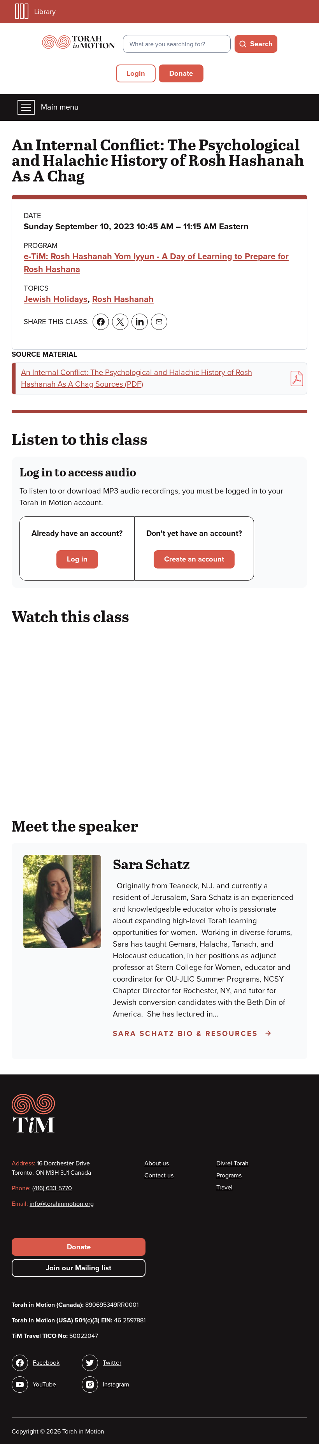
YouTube (44, 1384)
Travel (224, 1187)
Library (45, 11)
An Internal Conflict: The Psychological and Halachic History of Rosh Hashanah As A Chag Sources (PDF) (136, 378)
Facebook (46, 1363)
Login (135, 73)
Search (261, 44)
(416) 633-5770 (52, 1188)
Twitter (112, 1363)
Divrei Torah (232, 1163)
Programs (229, 1175)
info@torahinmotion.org (62, 1204)
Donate (181, 73)
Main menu (60, 107)
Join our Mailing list (78, 1268)
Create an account (194, 559)
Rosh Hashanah (123, 299)
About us (156, 1163)
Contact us (159, 1175)
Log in (77, 559)
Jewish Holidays (56, 299)
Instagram (116, 1384)
